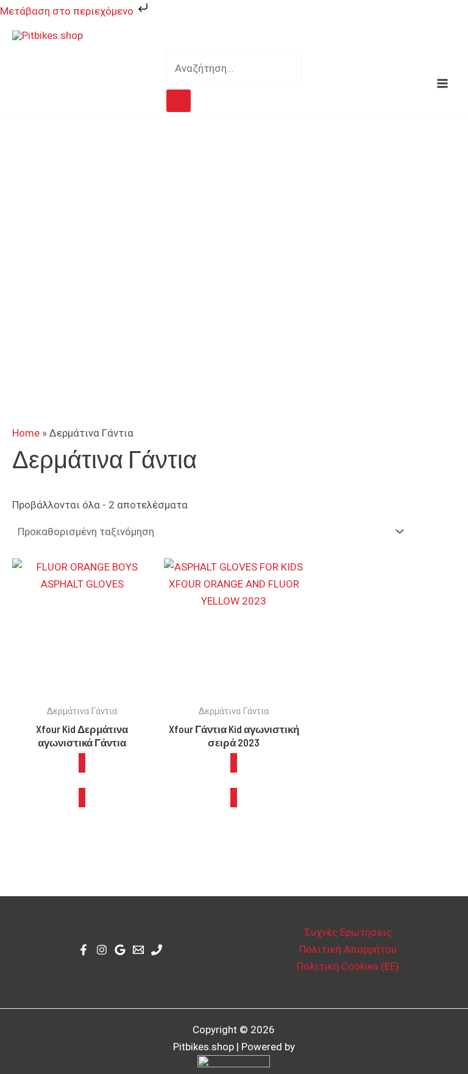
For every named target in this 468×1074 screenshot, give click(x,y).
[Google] (120, 949)
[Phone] (156, 949)
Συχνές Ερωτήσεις (348, 932)
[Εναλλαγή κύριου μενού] (442, 83)
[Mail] (138, 949)
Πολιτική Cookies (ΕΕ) (348, 966)
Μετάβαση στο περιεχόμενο (68, 11)
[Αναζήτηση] (178, 101)
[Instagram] (101, 949)
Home (26, 433)
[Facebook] (83, 949)
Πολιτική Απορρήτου (348, 949)
